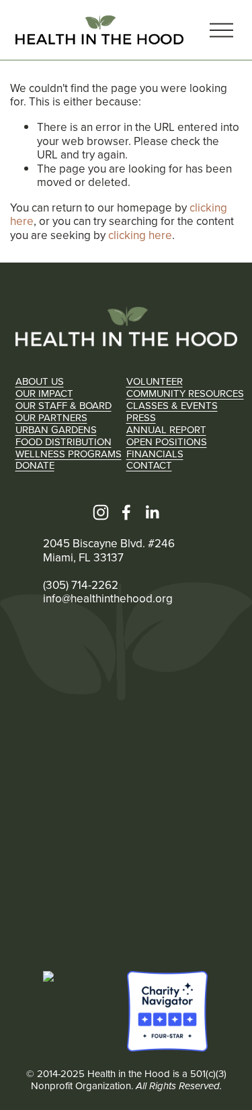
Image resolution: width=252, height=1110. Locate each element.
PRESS (141, 418)
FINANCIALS (154, 454)
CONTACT (149, 465)
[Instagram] (101, 512)
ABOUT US (39, 381)
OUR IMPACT (44, 393)
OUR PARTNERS (51, 418)
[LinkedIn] (152, 512)
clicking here (140, 235)
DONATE (34, 465)
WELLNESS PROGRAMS (68, 454)
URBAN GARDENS (56, 430)
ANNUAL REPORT (166, 430)
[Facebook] (126, 512)
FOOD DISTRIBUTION (63, 442)
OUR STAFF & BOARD (63, 406)
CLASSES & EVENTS (172, 406)
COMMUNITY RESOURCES (185, 393)
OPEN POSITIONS (166, 442)
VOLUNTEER (154, 381)
